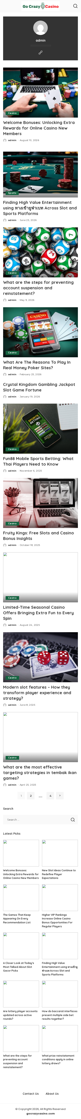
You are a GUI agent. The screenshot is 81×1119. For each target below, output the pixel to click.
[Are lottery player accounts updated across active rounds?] (21, 994)
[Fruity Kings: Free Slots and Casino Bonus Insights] (40, 503)
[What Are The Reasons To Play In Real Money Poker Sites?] (40, 332)
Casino (12, 113)
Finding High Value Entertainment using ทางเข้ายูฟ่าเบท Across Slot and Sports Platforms (40, 208)
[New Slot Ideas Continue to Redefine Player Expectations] (60, 853)
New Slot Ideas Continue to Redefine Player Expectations (59, 874)
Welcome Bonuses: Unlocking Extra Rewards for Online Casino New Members (39, 128)
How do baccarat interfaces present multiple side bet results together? (59, 1015)
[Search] (75, 6)
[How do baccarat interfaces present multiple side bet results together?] (60, 994)
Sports (12, 193)
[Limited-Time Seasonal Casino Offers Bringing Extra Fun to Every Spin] (40, 577)
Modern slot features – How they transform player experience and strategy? (37, 692)
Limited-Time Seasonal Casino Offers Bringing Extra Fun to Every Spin (38, 613)
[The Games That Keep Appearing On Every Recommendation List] (21, 897)
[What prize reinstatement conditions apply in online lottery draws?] (60, 1038)
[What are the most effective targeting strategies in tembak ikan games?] (40, 737)
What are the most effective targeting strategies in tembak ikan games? (40, 772)
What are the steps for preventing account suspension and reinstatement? (38, 288)
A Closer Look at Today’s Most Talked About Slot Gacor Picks (18, 966)
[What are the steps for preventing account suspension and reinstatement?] (40, 252)
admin (12, 140)
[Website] (40, 52)
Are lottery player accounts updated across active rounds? (20, 1015)
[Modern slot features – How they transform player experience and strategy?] (40, 657)
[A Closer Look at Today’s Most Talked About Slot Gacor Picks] (21, 945)
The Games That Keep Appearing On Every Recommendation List (17, 918)
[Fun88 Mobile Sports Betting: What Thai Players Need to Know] (40, 429)
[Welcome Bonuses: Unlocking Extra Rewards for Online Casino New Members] (40, 93)
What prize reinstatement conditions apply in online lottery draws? (58, 1059)
